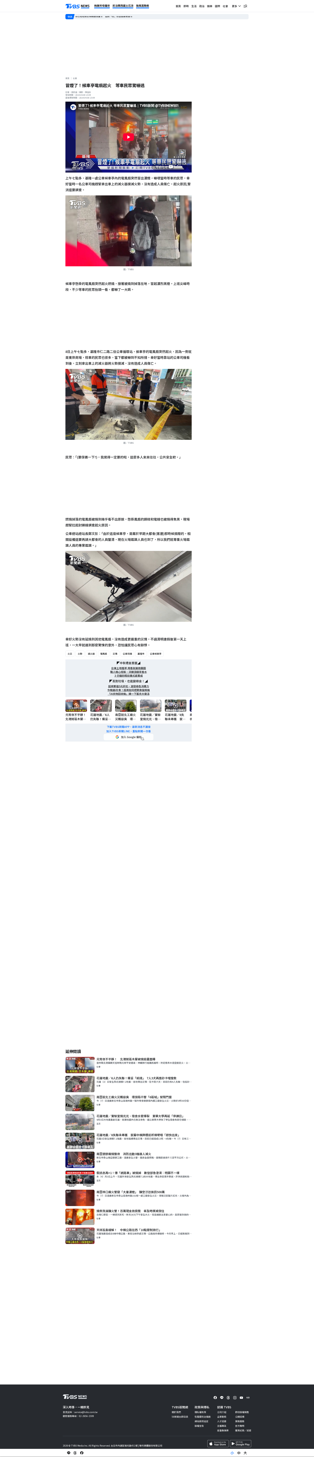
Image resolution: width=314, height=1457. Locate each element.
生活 (194, 6)
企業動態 (221, 1416)
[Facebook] (215, 1397)
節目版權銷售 (242, 1412)
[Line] (221, 1397)
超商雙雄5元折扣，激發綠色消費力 (128, 686)
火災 (70, 653)
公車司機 (127, 653)
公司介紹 (221, 1412)
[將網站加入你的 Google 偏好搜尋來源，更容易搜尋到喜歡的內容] (128, 737)
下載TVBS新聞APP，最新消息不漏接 (128, 727)
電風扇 (103, 653)
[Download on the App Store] (218, 1443)
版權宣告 (199, 1425)
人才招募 (221, 1421)
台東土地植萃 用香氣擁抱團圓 (128, 668)
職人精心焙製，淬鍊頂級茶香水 (128, 672)
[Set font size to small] (232, 1453)
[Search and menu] (245, 6)
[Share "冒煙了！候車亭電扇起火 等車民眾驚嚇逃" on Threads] (75, 1453)
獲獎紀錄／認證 (243, 1430)
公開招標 (239, 1416)
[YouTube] (241, 1397)
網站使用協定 (201, 1421)
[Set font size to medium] (239, 1453)
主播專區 (221, 1425)
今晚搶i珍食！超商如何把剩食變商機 (128, 690)
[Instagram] (235, 1397)
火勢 (80, 653)
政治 (201, 6)
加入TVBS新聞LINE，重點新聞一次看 (128, 731)
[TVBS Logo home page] (77, 6)
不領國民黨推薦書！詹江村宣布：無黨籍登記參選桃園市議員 (106, 16)
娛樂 (209, 6)
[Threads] (228, 1397)
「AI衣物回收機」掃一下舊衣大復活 (128, 694)
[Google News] (248, 1397)
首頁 (178, 6)
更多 (235, 6)
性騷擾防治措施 (203, 1416)
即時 (186, 6)
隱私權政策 (200, 1412)
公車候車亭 (155, 653)
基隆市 (141, 653)
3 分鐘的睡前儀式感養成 (128, 676)
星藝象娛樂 (223, 1430)
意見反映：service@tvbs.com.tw (80, 1412)
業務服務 (239, 1421)
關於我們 (176, 1412)
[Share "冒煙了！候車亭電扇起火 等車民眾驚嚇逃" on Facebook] (81, 1453)
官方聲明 (239, 1425)
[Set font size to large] (245, 1453)
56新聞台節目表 (180, 1416)
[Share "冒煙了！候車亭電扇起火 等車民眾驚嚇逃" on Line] (68, 1453)
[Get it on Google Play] (240, 1443)
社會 (225, 6)
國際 (217, 6)
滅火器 (91, 653)
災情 (115, 653)
